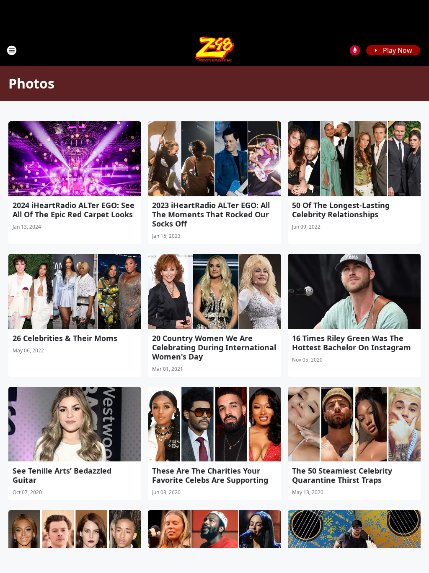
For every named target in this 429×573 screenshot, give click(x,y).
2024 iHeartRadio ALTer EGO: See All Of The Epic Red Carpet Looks (73, 210)
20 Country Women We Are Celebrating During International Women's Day (214, 347)
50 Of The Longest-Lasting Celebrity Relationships (341, 210)
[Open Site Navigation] (12, 50)
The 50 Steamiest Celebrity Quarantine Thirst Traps (342, 475)
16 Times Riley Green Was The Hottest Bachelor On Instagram (351, 342)
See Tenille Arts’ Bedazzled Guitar (62, 475)
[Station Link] (214, 50)
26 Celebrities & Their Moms (65, 338)
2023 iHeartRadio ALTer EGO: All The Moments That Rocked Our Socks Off (211, 214)
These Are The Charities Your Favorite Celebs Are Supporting (210, 475)
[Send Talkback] (355, 50)
